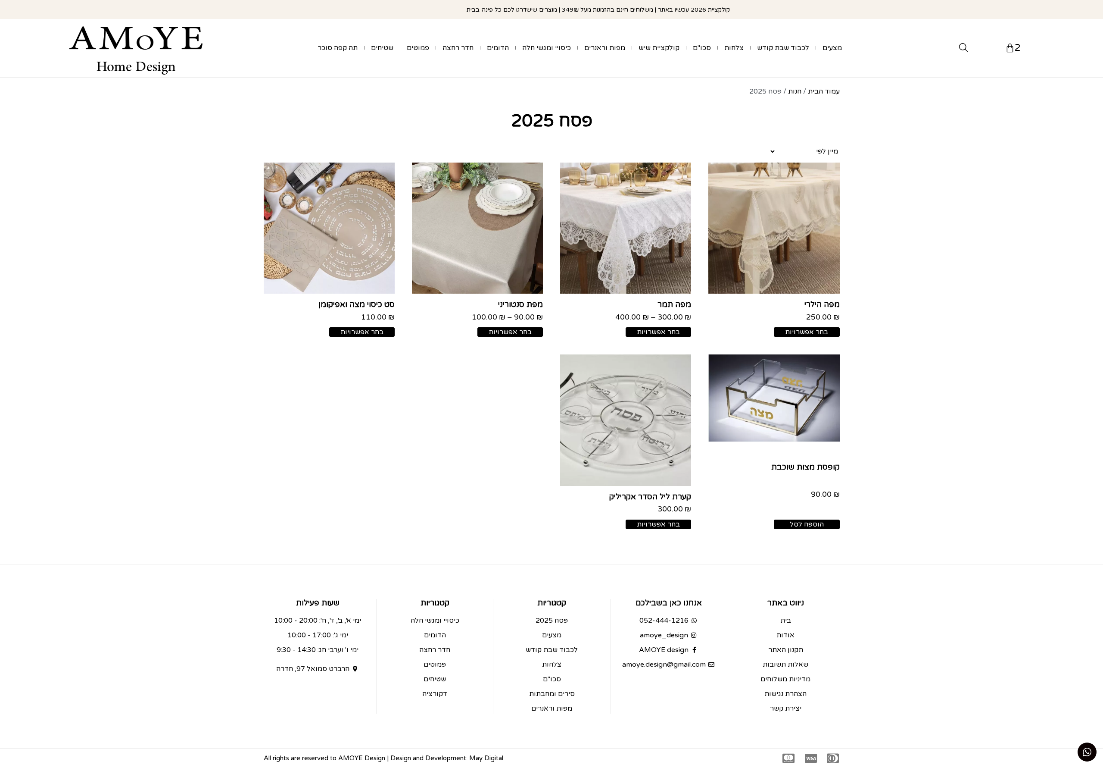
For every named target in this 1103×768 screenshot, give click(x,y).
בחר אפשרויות (806, 332)
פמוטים (418, 48)
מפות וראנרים (604, 48)
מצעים (832, 48)
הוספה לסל (807, 524)
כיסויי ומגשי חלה (546, 48)
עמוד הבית (824, 91)
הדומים (498, 48)
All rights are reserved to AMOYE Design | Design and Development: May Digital (383, 758)
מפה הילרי (822, 304)
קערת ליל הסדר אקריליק (650, 497)
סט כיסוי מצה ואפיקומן (356, 304)
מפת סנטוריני (520, 304)
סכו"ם (702, 48)
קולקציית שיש (659, 48)
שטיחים (382, 48)
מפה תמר (674, 304)
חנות (794, 91)
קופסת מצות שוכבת (805, 467)
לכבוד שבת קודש (783, 48)
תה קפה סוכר (338, 48)
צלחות (734, 48)
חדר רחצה (458, 48)
